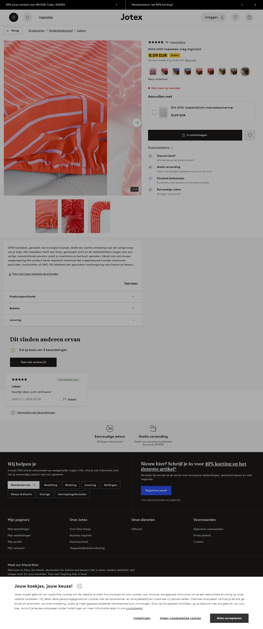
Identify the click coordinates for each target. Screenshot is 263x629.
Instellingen (142, 618)
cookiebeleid (134, 608)
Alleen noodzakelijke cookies (180, 618)
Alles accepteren (229, 618)
